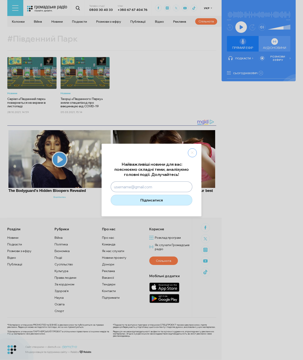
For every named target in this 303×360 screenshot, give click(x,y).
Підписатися (151, 200)
